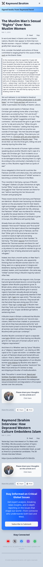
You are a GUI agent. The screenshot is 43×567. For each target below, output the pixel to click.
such (3, 55)
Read (31, 35)
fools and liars (19, 102)
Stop (38, 35)
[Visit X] (14, 541)
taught (11, 319)
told (7, 189)
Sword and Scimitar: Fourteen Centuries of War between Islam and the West (19, 377)
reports (21, 241)
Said (14, 297)
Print (30, 410)
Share (21, 410)
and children (13, 362)
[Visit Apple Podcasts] (28, 541)
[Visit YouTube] (8, 541)
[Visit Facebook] (21, 541)
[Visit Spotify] (34, 541)
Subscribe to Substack (21, 524)
